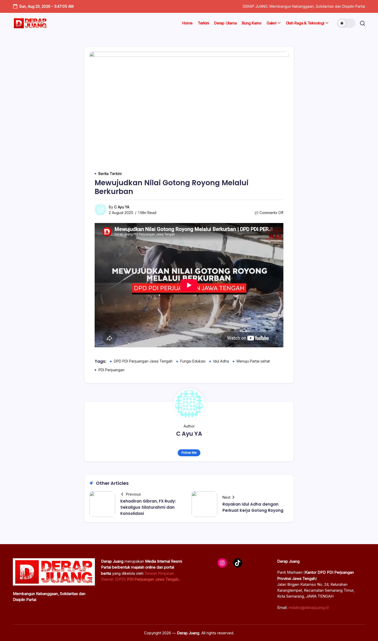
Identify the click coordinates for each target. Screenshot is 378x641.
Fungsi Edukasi (192, 361)
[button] (346, 23)
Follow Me (189, 452)
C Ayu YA (121, 207)
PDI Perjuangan (111, 370)
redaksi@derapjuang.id (309, 607)
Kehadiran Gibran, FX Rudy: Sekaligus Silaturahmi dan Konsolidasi (148, 507)
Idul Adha (221, 361)
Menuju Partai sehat (253, 361)
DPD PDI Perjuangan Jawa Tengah (143, 361)
